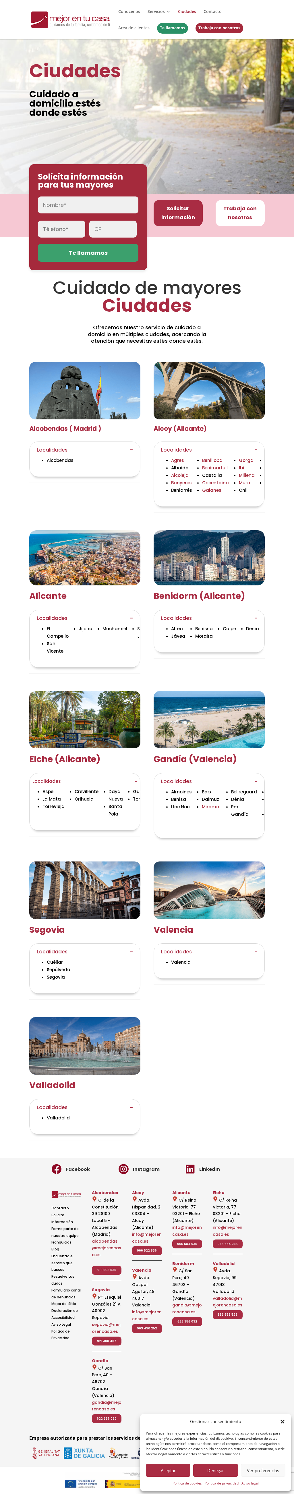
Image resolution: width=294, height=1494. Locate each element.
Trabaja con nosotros (219, 27)
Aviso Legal (61, 1324)
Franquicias (61, 1242)
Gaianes (211, 490)
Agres (177, 460)
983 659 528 (227, 1314)
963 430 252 (147, 1328)
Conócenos (129, 11)
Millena (247, 475)
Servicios (156, 11)
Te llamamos (172, 27)
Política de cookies (187, 1483)
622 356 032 (107, 1418)
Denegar (215, 1470)
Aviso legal (250, 1483)
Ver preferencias (263, 1470)
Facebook (78, 1169)
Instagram (146, 1169)
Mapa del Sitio (63, 1303)
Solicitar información (178, 213)
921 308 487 (106, 1341)
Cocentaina (215, 483)
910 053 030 (106, 1270)
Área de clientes (134, 28)
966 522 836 (147, 1250)
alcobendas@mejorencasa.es (106, 1248)
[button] (282, 1421)
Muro (244, 483)
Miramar (211, 807)
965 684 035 (187, 1244)
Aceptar (168, 1470)
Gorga (246, 460)
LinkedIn (209, 1169)
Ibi (241, 468)
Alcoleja (180, 475)
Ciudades (187, 11)
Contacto (213, 11)
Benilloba (212, 460)
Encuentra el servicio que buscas (62, 1263)
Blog (55, 1249)
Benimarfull (215, 468)
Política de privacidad (222, 1483)
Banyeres (181, 483)
